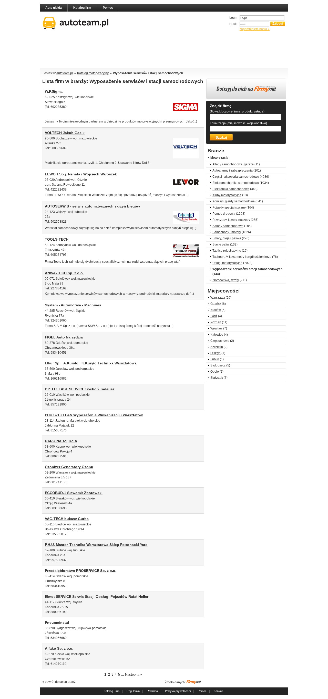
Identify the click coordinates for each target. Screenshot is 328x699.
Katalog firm (82, 8)
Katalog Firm (111, 691)
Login (233, 18)
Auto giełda (53, 8)
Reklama (152, 691)
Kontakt (218, 691)
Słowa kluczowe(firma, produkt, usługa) (237, 111)
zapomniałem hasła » (255, 29)
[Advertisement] (164, 50)
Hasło (233, 24)
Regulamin (133, 691)
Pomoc (108, 8)
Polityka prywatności (178, 691)
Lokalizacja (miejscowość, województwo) (238, 123)
